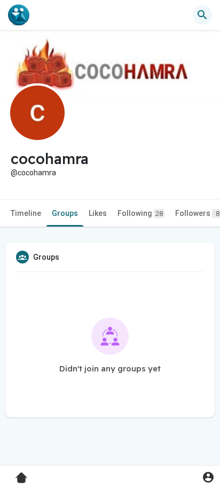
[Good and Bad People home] (18, 15)
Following (140, 213)
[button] (208, 477)
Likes (98, 213)
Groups (65, 213)
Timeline (26, 213)
